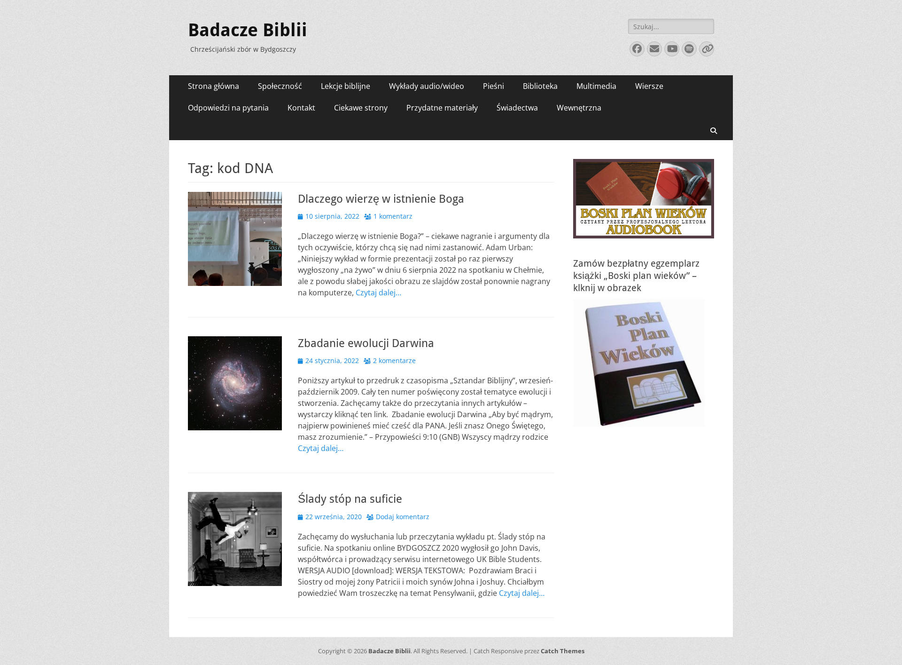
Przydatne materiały (442, 108)
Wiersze (649, 86)
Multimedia (596, 86)
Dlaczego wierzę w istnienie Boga (381, 199)
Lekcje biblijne (345, 86)
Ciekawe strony (361, 108)
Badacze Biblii (247, 30)
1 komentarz (392, 216)
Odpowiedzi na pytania (228, 108)
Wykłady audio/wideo (426, 86)
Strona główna (213, 86)
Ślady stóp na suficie (350, 499)
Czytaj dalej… (378, 292)
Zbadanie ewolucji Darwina (366, 343)
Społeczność (280, 86)
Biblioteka (540, 86)
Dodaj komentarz (402, 516)
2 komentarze (394, 360)
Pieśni (493, 86)
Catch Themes (562, 651)
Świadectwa (517, 108)
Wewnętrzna (579, 108)
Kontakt (301, 108)
